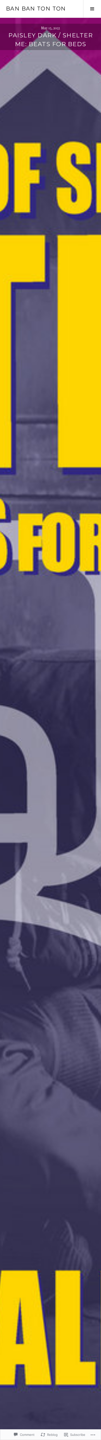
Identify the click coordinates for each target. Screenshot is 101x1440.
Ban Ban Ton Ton (36, 8)
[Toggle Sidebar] (92, 9)
